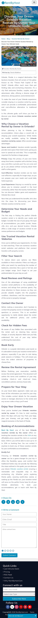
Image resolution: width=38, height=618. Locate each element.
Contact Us (8, 578)
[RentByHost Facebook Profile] (8, 607)
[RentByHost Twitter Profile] (12, 607)
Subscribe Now (19, 598)
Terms (32, 612)
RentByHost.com (22, 612)
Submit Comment (9, 555)
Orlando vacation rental (19, 469)
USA (29, 435)
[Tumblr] (21, 607)
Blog (8, 39)
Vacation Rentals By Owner (20, 39)
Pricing (7, 572)
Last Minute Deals (11, 569)
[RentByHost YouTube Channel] (30, 607)
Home (3, 39)
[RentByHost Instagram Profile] (17, 607)
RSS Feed (8, 575)
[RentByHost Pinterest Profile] (25, 607)
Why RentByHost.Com (13, 581)
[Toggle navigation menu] (34, 2)
